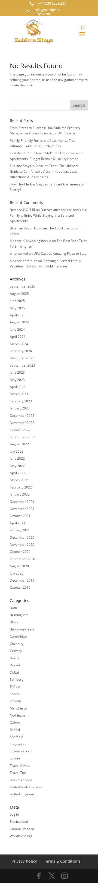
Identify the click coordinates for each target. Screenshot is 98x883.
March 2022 (19, 480)
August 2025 (19, 293)
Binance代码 (19, 228)
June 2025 (17, 300)
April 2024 (17, 336)
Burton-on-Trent (22, 629)
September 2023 (22, 365)
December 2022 (22, 415)
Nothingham (19, 715)
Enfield (15, 686)
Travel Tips (18, 772)
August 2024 (19, 322)
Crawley (16, 650)
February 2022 (21, 487)
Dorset (15, 665)
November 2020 (22, 544)
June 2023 (17, 372)
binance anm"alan (23, 260)
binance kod (19, 253)
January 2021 (20, 530)
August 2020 (19, 566)
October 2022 (20, 430)
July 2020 (16, 573)
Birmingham (19, 615)
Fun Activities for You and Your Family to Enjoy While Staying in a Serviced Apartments (48, 215)
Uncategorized (21, 780)
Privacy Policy (24, 861)
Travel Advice (20, 765)
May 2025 (17, 308)
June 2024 (17, 329)
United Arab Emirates (26, 787)
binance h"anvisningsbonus (30, 240)
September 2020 (22, 559)
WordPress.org (21, 836)
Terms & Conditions (62, 861)
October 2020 (20, 551)
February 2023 (21, 401)
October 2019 (20, 587)
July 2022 (16, 451)
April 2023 (17, 386)
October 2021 (20, 515)
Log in (14, 814)
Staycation (18, 744)
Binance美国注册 (22, 209)
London (15, 701)
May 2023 (17, 379)
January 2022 (20, 494)
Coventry (16, 643)
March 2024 (19, 344)
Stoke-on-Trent (21, 751)
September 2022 (22, 437)
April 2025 (17, 315)
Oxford (15, 722)
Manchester (19, 708)
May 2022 (17, 465)
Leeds (14, 694)
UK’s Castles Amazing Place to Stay (59, 253)
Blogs (14, 622)
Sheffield (16, 736)
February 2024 (21, 351)
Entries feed (19, 821)
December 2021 (22, 501)
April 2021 (17, 523)
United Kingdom (22, 794)
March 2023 (19, 394)
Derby (14, 658)
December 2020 (22, 537)
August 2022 (19, 444)
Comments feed (22, 829)
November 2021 (22, 508)
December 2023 (22, 358)
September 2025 (22, 286)
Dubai (14, 672)
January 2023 (20, 408)
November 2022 (22, 422)
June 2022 (17, 458)
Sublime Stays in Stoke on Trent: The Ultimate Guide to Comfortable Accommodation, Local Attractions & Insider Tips (44, 171)
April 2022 (17, 473)
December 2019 (22, 580)
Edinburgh (17, 679)
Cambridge (18, 636)
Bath (13, 608)
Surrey (15, 758)
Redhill (15, 729)
